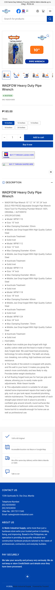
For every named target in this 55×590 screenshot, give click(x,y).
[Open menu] (50, 11)
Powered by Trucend (40, 586)
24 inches (21, 128)
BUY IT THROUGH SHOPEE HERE (21, 164)
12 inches (21, 123)
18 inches (8, 128)
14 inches (34, 123)
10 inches (8, 123)
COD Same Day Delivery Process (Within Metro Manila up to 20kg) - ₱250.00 (27, 3)
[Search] (50, 19)
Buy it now (27, 144)
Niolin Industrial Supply (22, 586)
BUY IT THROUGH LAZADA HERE (22, 155)
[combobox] (27, 19)
